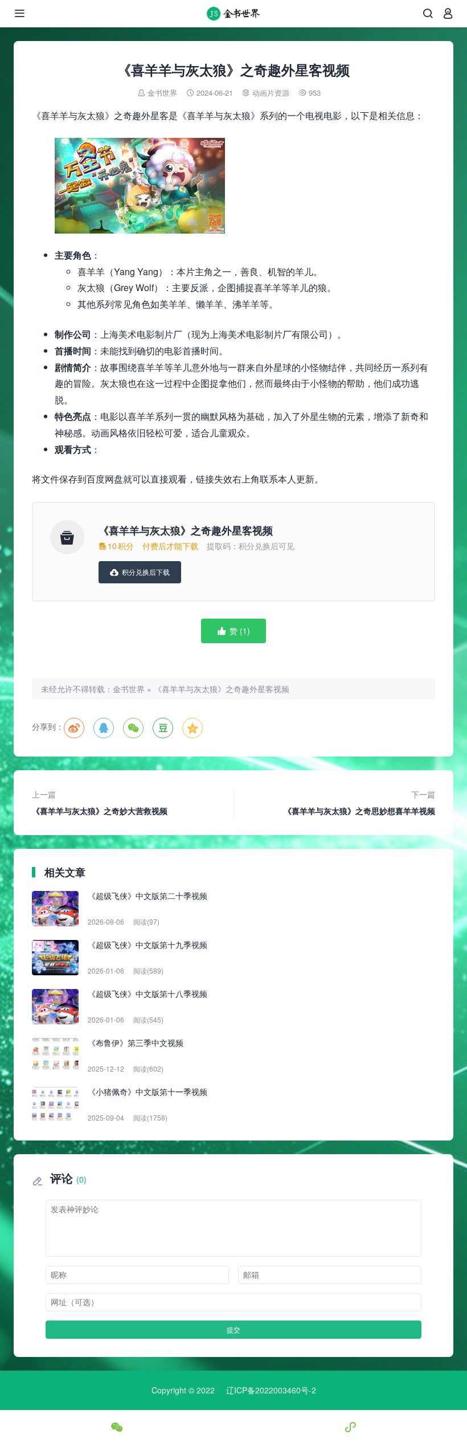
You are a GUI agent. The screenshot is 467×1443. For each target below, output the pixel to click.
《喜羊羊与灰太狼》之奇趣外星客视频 (221, 688)
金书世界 (162, 92)
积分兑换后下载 (140, 572)
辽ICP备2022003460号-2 (271, 1390)
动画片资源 (270, 92)
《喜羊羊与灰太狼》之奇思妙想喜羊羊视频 (359, 802)
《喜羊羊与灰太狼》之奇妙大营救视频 (99, 802)
